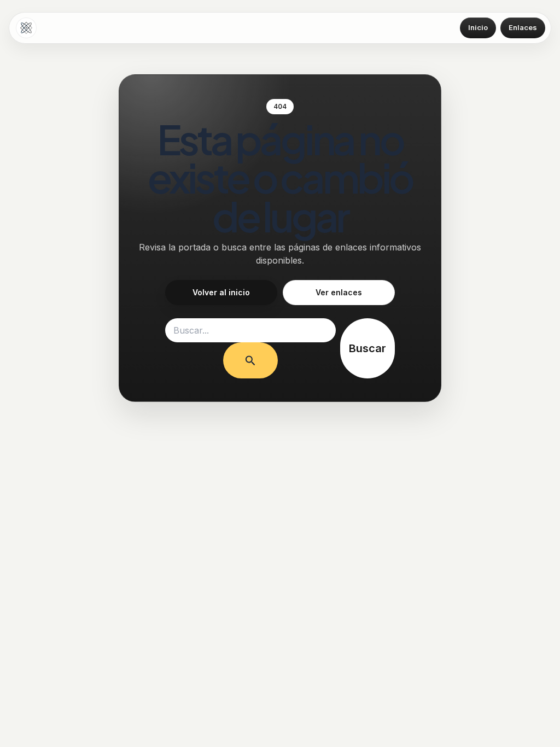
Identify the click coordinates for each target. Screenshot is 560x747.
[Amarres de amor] (26, 27)
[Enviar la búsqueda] (250, 360)
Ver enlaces (339, 292)
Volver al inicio (221, 292)
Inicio (478, 27)
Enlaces (523, 27)
